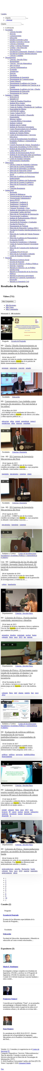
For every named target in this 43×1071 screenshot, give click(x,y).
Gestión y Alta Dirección (18, 48)
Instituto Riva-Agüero (17, 103)
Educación (13, 38)
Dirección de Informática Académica (22, 168)
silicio (15, 873)
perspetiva (5, 635)
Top (2, 1069)
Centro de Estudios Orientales (20, 159)
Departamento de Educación (19, 91)
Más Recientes (11, 305)
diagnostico (28, 814)
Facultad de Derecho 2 (17, 224)
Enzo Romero (8, 1029)
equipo (20, 814)
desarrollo (5, 816)
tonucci (33, 421)
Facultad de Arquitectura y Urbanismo (23, 242)
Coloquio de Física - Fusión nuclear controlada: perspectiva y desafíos (19, 618)
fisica (11, 637)
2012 (3, 695)
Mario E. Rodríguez (10, 967)
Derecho (13, 34)
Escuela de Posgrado (17, 262)
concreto (21, 368)
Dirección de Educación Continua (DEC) (24, 228)
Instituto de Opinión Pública (19, 133)
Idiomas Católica (15, 119)
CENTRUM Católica (17, 111)
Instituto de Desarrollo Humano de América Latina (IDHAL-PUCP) (25, 150)
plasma (20, 693)
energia (29, 637)
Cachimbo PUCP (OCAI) (19, 252)
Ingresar (8, 20)
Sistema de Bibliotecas (17, 194)
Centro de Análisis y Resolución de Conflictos (26, 107)
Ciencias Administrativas (18, 67)
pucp (16, 637)
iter (25, 637)
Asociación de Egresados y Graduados (23, 222)
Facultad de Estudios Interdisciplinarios (23, 54)
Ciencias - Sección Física (18, 59)
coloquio (5, 637)
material (26, 871)
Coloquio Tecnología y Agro (20, 208)
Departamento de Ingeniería (19, 77)
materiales (34, 871)
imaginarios (12, 584)
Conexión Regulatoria (17, 188)
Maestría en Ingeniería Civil (19, 281)
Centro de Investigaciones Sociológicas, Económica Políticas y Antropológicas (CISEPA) (23, 141)
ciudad (17, 421)
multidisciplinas (29, 754)
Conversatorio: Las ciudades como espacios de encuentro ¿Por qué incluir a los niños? (19, 403)
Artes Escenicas (15, 50)
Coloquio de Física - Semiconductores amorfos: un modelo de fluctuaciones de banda (20, 851)
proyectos (19, 754)
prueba (12, 186)
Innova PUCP (15, 200)
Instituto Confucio (16, 123)
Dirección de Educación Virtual (21, 170)
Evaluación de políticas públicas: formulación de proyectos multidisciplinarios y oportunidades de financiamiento (18, 736)
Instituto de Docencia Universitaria (22, 127)
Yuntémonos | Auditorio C (19, 206)
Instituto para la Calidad (18, 125)
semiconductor (7, 873)
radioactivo (34, 812)
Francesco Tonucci (10, 999)
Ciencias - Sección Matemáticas (21, 63)
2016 (20, 871)
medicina (5, 814)
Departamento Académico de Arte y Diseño (25, 89)
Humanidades (14, 61)
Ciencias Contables (16, 55)
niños (12, 421)
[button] (4, 14)
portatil (4, 810)
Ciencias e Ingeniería (17, 44)
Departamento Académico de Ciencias (23, 83)
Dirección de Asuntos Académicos (22, 182)
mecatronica (14, 474)
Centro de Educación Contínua (20, 105)
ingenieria (5, 474)
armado (28, 368)
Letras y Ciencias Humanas (19, 46)
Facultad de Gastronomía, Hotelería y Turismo (26, 52)
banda (33, 869)
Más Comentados (12, 309)
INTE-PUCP (14, 97)
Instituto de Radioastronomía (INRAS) (23, 218)
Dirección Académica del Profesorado (23, 180)
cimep (29, 474)
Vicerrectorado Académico (19, 216)
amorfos (17, 869)
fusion (34, 635)
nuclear (28, 635)
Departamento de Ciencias (19, 93)
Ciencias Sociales (16, 32)
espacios (19, 423)
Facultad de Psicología (17, 220)
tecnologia (13, 814)
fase (32, 693)
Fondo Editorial (15, 81)
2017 (27, 810)
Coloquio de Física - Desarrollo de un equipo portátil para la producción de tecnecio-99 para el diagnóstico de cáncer (19, 792)
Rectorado (13, 192)
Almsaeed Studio (25, 1063)
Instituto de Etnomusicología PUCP (22, 153)
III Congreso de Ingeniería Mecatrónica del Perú (17, 457)
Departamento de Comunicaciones (22, 79)
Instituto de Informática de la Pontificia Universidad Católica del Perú (23, 211)
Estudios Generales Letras (19, 40)
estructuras (13, 368)
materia (27, 693)
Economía (13, 69)
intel (15, 693)
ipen (31, 810)
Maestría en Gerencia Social (19, 260)
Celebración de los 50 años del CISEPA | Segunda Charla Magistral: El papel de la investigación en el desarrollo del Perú (19, 566)
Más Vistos (10, 307)
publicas (12, 754)
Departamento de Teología (19, 226)
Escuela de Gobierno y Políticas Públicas (24, 264)
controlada (20, 635)
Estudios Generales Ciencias (19, 42)
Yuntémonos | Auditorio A (19, 202)
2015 (20, 637)
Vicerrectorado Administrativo (20, 198)
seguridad (26, 423)
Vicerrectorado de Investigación (21, 196)
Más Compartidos (8, 301)
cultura (4, 584)
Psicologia (13, 75)
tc (10, 816)
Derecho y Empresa (16, 266)
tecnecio (4, 812)
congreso (23, 474)
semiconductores (7, 869)
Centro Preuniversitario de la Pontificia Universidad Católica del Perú (23, 130)
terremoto (5, 368)
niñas (13, 423)
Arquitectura (14, 71)
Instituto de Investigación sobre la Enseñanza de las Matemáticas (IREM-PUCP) (25, 156)
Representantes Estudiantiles (19, 161)
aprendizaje (25, 421)
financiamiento (7, 756)
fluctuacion (25, 869)
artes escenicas (15, 65)
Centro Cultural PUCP (17, 113)
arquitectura (6, 423)
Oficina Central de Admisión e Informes (23, 165)
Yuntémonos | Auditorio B (19, 204)
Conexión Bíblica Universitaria (20, 121)
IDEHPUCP (14, 99)
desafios (13, 635)
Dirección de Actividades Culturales (22, 254)
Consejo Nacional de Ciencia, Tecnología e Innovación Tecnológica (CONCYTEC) (25, 146)
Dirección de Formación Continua (21, 184)
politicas (4, 754)
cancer (14, 812)
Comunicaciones (15, 36)
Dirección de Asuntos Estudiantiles (22, 167)
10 (6, 898)
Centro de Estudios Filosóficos (20, 101)
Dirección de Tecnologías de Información (24, 214)
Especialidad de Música (18, 109)
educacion (5, 421)
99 (10, 812)
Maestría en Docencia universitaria (22, 276)
